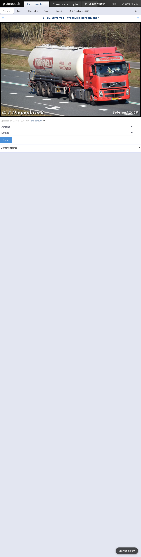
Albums (7, 11)
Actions (5, 126)
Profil (47, 11)
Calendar (33, 11)
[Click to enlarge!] (70, 69)
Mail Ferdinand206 (79, 11)
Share (6, 140)
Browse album (127, 550)
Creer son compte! (65, 4)
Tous (19, 11)
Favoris (59, 11)
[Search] (136, 11)
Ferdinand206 (36, 4)
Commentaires (9, 147)
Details (5, 132)
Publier (89, 4)
